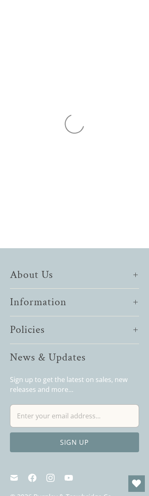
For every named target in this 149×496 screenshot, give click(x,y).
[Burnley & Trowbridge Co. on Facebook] (37, 478)
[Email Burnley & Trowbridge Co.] (19, 478)
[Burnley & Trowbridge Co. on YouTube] (74, 478)
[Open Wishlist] (136, 483)
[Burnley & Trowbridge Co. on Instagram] (55, 478)
